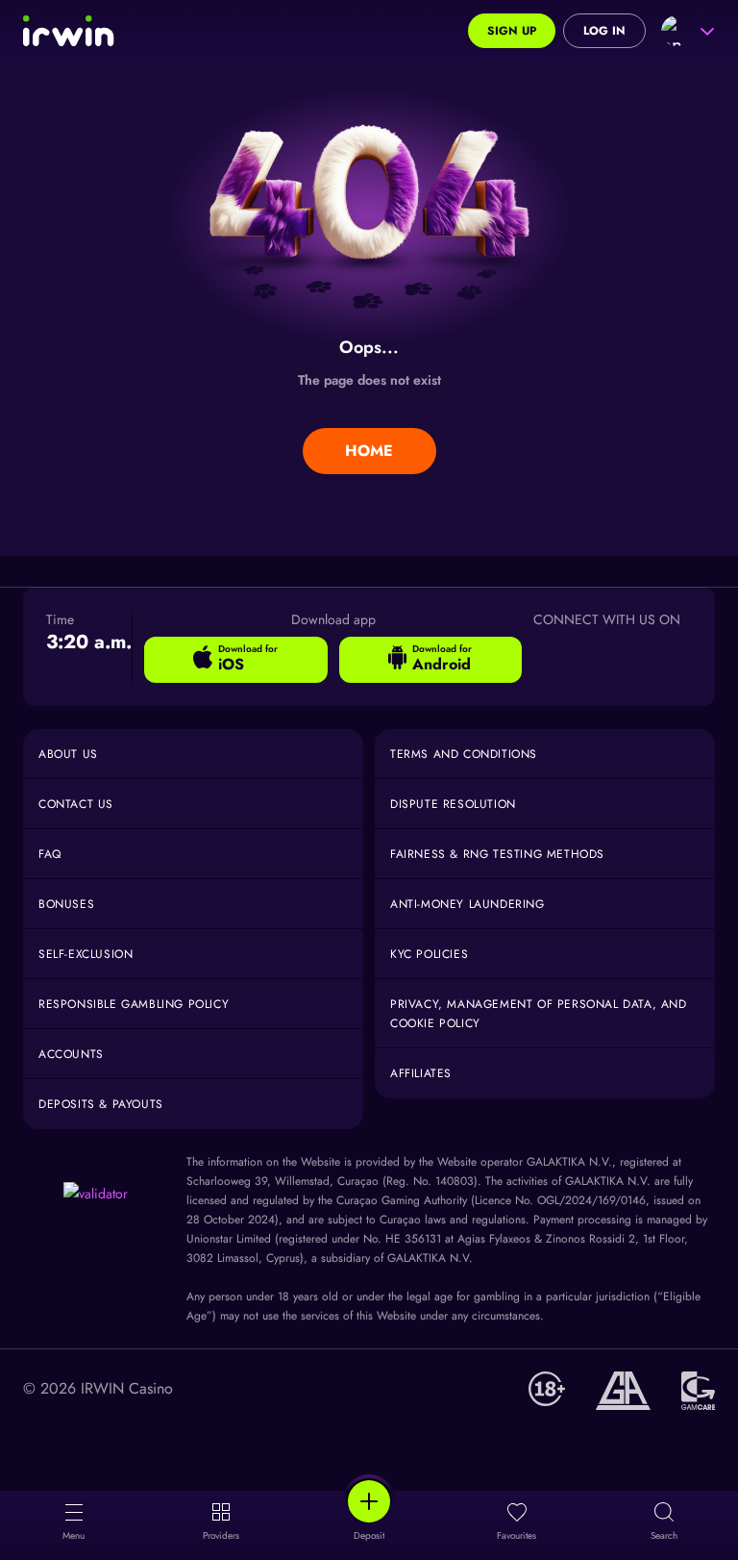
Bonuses (66, 904)
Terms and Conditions (463, 754)
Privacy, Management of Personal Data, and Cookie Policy (538, 1013)
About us (68, 754)
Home (369, 451)
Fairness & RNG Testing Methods (497, 854)
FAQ (50, 854)
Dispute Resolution (453, 804)
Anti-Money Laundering (467, 904)
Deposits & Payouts (100, 1104)
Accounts (71, 1054)
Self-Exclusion (85, 954)
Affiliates (421, 1073)
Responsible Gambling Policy (133, 1004)
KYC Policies (429, 954)
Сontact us (75, 804)
